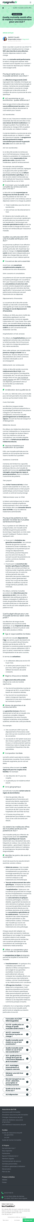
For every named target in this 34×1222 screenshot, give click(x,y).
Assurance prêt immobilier (11, 1112)
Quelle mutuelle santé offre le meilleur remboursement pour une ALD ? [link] (23, 8)
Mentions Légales (8, 1159)
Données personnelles (9, 1164)
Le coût (6, 1137)
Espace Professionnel (9, 1156)
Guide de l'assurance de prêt (12, 1133)
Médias (4, 1180)
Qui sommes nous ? (8, 1148)
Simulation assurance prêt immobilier (15, 1115)
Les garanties (8, 1135)
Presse (4, 1182)
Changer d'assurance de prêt (12, 1117)
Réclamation (6, 1169)
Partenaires (6, 1153)
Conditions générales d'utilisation (13, 1166)
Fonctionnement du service (11, 1161)
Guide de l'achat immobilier (11, 1140)
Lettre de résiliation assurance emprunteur (12, 1121)
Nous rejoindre (7, 1151)
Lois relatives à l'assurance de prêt (14, 1125)
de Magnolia (24, 955)
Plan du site (6, 1172)
